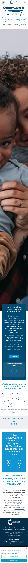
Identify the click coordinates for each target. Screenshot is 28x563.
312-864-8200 (14, 534)
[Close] (26, 548)
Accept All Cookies (14, 560)
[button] (25, 2)
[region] (14, 554)
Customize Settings (14, 556)
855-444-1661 (11, 535)
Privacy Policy (14, 553)
